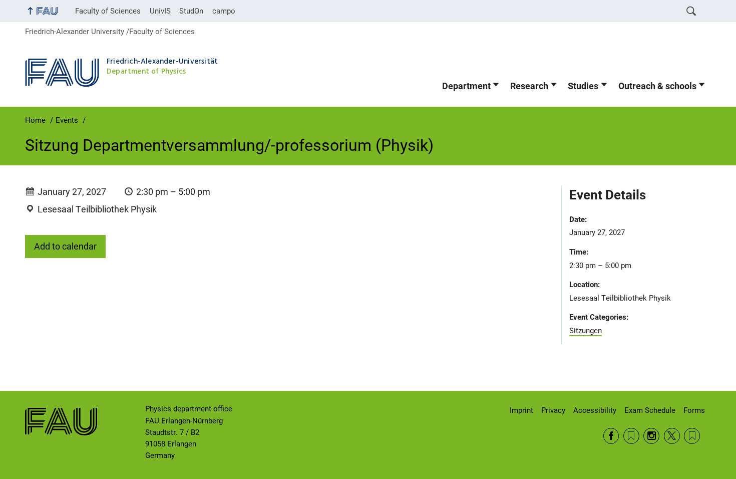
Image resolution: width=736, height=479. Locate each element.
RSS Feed (631, 436)
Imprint (521, 410)
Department (466, 86)
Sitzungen (585, 330)
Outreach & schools (657, 86)
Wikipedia (692, 436)
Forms (694, 410)
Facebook (611, 436)
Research (529, 86)
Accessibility (594, 410)
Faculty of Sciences (108, 11)
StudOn (191, 11)
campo (223, 11)
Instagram (651, 436)
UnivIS (160, 11)
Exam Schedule (649, 410)
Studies (583, 86)
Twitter (672, 436)
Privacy (553, 410)
